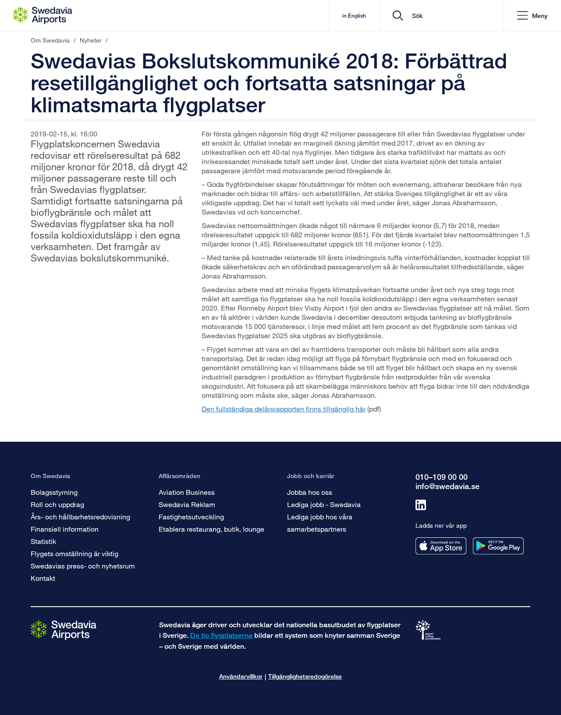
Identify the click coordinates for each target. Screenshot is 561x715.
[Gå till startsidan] (63, 630)
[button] (532, 15)
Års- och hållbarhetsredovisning (80, 516)
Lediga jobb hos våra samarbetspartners (319, 522)
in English (354, 15)
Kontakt (43, 578)
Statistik (43, 541)
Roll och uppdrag (57, 504)
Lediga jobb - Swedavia (324, 504)
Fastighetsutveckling (191, 516)
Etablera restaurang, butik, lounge (211, 529)
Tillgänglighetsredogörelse (305, 676)
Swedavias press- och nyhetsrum (83, 565)
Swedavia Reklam (187, 504)
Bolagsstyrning (54, 492)
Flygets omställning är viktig (74, 553)
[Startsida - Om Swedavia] (42, 15)
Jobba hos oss (309, 492)
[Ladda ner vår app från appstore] (440, 546)
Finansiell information (65, 529)
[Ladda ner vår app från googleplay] (498, 546)
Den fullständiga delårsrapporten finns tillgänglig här (284, 408)
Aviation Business (187, 492)
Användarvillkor (241, 676)
